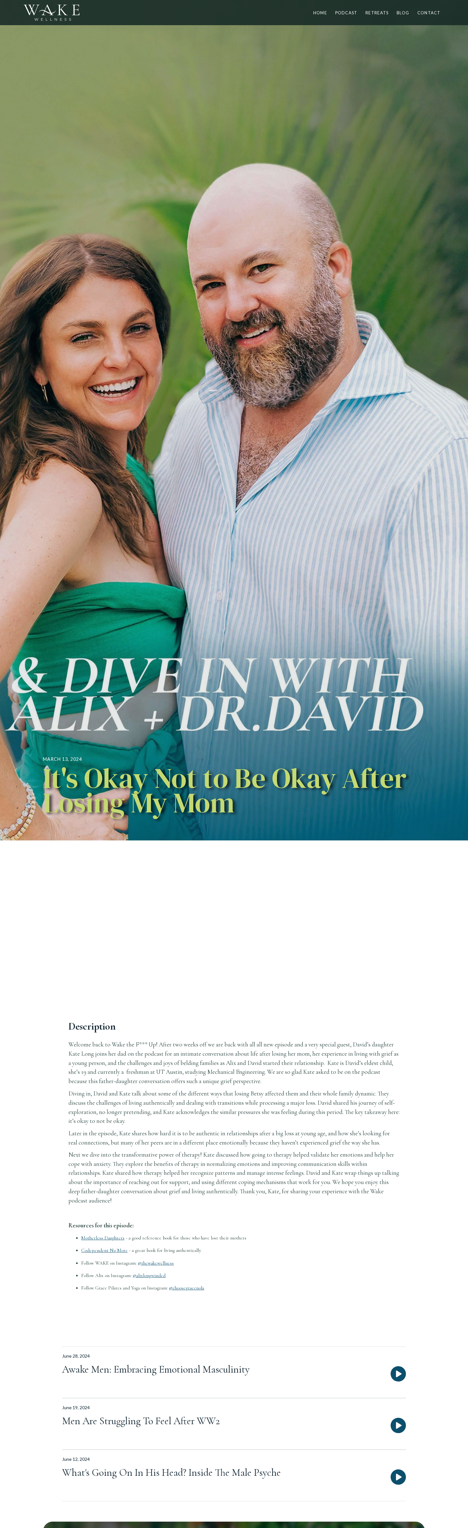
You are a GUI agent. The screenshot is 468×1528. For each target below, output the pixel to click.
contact (429, 12)
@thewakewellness (156, 1263)
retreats (376, 12)
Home (320, 12)
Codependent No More (104, 1250)
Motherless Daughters (102, 1238)
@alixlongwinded (149, 1275)
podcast (346, 12)
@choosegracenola (186, 1288)
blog (403, 12)
